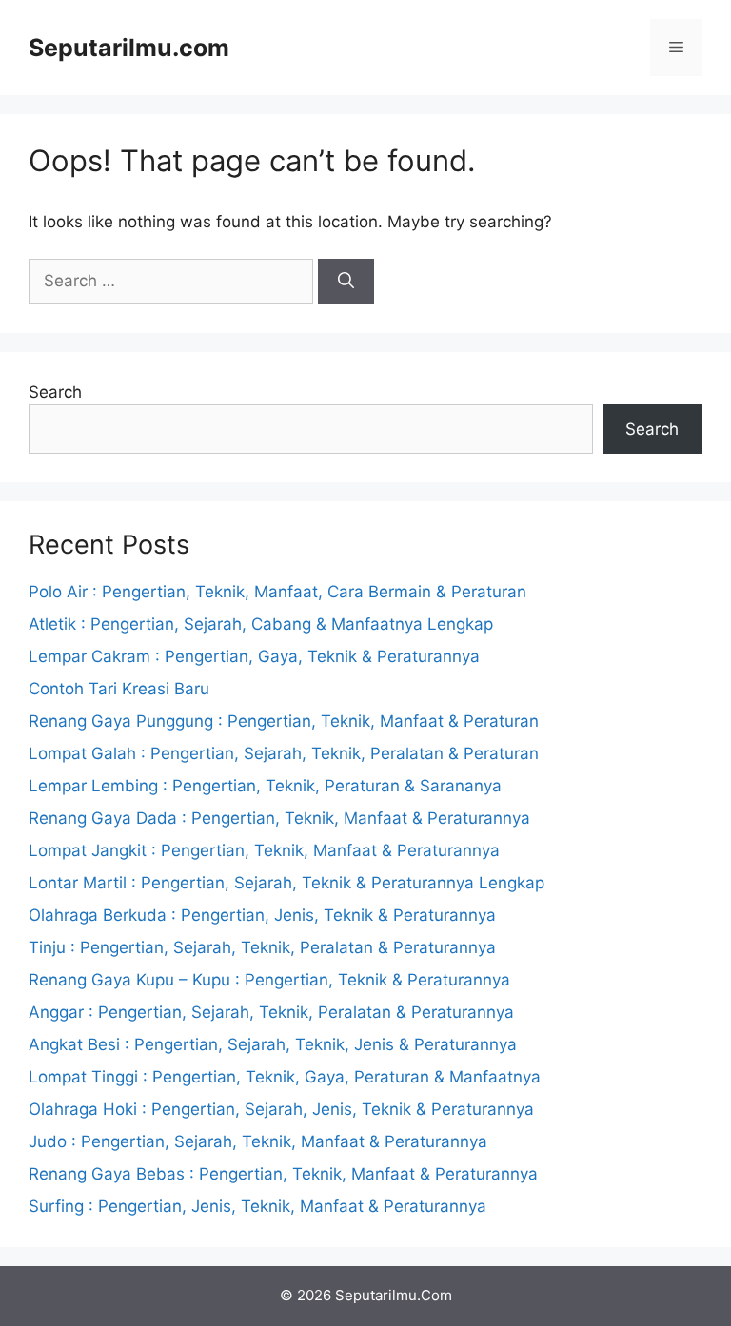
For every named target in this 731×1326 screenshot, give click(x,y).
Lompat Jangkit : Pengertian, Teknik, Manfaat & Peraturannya (264, 850)
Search (55, 391)
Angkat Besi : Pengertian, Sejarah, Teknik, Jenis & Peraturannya (273, 1044)
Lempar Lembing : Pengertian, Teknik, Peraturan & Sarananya (265, 785)
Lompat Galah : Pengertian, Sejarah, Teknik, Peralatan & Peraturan (284, 753)
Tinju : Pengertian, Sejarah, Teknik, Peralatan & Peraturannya (262, 947)
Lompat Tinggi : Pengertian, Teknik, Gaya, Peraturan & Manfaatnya (285, 1076)
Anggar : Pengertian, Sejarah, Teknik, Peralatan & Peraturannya (271, 1012)
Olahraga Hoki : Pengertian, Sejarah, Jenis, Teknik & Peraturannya (281, 1109)
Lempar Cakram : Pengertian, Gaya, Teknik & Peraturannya (254, 656)
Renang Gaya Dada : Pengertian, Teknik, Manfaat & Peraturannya (279, 818)
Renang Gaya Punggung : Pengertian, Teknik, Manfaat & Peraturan (284, 721)
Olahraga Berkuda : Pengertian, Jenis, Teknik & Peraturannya (262, 915)
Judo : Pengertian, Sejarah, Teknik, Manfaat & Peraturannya (258, 1141)
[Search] (346, 281)
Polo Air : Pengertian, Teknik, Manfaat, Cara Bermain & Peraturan (277, 591)
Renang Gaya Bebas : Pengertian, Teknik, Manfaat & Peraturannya (283, 1173)
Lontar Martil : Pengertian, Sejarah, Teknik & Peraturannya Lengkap (286, 882)
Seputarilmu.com (129, 47)
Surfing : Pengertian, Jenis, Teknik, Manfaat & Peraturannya (257, 1206)
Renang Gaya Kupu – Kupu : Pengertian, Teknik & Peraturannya (269, 979)
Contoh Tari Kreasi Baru (119, 688)
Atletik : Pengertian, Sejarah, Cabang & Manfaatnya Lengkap (261, 624)
